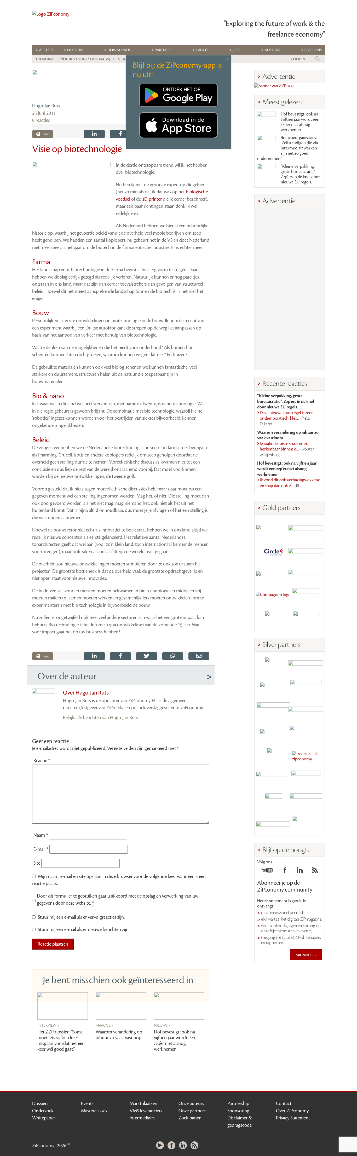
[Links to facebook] (285, 872)
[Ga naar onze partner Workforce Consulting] (306, 688)
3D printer (152, 199)
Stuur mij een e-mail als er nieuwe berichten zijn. (83, 929)
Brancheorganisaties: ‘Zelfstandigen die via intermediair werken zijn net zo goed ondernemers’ (287, 148)
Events (87, 1103)
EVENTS (202, 50)
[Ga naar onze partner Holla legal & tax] (306, 733)
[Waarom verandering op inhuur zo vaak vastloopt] (121, 1006)
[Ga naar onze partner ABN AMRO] (306, 711)
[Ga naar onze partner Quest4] (273, 688)
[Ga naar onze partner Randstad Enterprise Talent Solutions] (273, 665)
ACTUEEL (46, 50)
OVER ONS (313, 50)
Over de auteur (67, 676)
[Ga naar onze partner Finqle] (273, 528)
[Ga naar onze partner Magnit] (273, 574)
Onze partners (192, 1111)
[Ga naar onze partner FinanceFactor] (306, 528)
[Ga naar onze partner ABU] (306, 779)
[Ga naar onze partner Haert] (273, 733)
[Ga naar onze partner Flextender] (306, 551)
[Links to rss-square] (315, 872)
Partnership (238, 1103)
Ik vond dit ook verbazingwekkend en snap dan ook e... (290, 483)
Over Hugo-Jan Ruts (86, 692)
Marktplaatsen (143, 1103)
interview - (48, 1025)
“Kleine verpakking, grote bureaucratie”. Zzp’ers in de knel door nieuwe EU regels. (300, 174)
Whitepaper (43, 1118)
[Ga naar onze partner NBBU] (273, 779)
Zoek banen (190, 1118)
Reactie (41, 761)
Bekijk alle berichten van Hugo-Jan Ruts (100, 717)
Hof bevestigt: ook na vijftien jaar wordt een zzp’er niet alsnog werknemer (174, 1040)
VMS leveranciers (146, 1111)
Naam (40, 835)
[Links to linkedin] (300, 872)
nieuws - (162, 1025)
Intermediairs (142, 1118)
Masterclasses (94, 1111)
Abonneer (305, 955)
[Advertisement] (289, 289)
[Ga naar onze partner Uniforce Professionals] (306, 802)
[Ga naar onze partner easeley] (306, 665)
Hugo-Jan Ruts (46, 106)
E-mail (40, 849)
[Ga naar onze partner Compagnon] (273, 597)
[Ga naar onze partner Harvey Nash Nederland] (273, 619)
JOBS (236, 50)
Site (36, 863)
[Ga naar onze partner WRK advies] (306, 824)
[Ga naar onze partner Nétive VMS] (273, 756)
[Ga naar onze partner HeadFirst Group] (306, 597)
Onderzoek (43, 1111)
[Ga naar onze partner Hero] (306, 619)
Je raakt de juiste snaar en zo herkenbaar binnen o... (287, 449)
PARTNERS (163, 50)
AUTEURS (272, 50)
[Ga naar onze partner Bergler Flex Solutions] (273, 824)
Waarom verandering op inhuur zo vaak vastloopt (119, 1035)
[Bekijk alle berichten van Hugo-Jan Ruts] (46, 85)
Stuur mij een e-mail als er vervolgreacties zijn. (81, 917)
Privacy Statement (293, 1118)
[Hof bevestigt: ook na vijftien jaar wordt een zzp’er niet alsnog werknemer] (179, 1006)
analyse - (104, 1025)
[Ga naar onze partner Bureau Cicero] (273, 802)
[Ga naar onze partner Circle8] (273, 551)
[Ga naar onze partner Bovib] (306, 574)
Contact (283, 1103)
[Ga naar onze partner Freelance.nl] (306, 756)
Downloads (119, 50)
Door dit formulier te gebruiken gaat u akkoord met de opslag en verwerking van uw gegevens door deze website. (117, 899)
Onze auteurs (191, 1103)
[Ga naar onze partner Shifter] (273, 711)
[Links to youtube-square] (267, 872)
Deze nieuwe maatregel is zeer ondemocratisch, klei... (286, 418)
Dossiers (75, 50)
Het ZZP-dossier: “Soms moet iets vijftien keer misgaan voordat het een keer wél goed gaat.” (61, 1040)
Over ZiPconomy (292, 1111)
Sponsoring (238, 1111)
